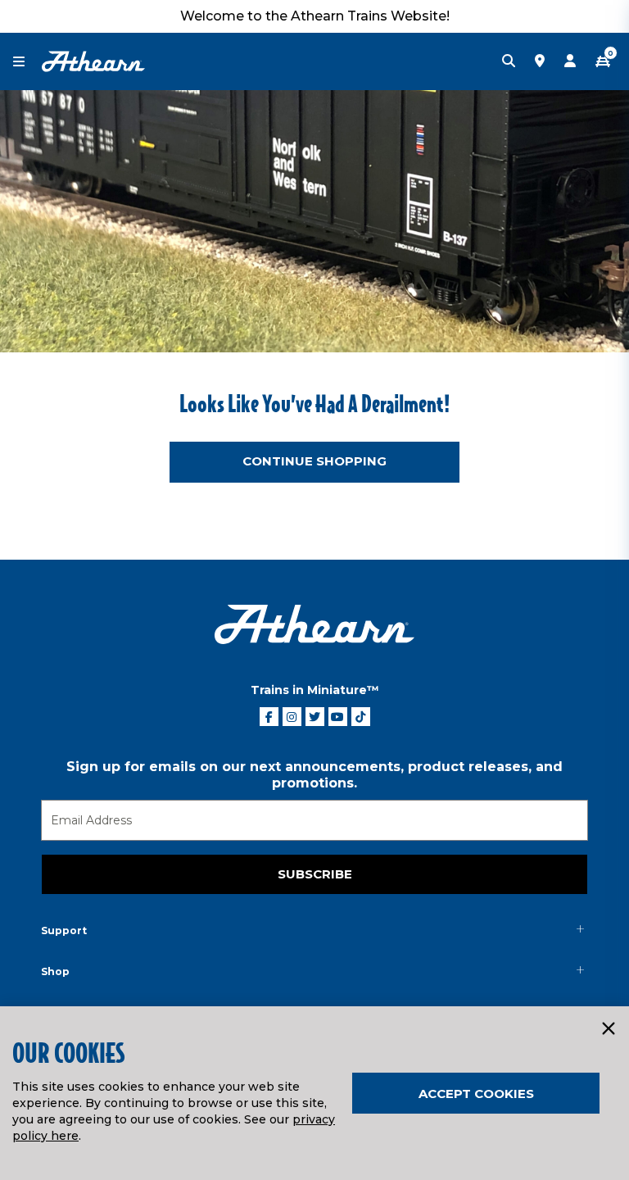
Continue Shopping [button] (314, 461)
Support (64, 930)
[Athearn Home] (93, 60)
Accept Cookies (476, 1093)
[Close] (608, 1029)
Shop (55, 971)
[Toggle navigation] (27, 62)
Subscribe (315, 874)
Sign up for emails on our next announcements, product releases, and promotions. (314, 775)
